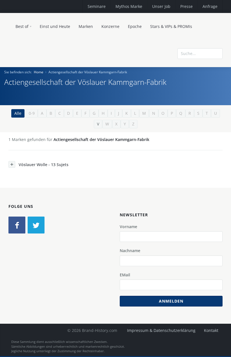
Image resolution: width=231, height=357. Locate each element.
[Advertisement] (182, 94)
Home (38, 72)
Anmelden (171, 301)
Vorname (128, 226)
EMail (125, 274)
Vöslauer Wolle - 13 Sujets (43, 164)
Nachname (130, 250)
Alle (17, 113)
